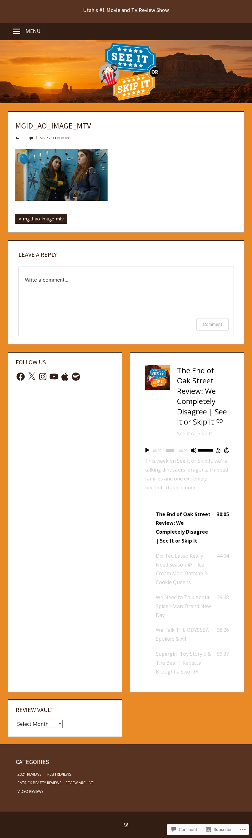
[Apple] (65, 376)
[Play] (147, 450)
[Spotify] (76, 376)
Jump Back (218, 450)
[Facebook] (21, 376)
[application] (187, 450)
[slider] (205, 449)
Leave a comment (54, 137)
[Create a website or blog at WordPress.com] (126, 825)
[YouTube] (54, 376)
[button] (187, 527)
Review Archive (79, 782)
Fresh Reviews (58, 774)
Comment (212, 324)
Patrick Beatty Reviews (39, 782)
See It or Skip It (194, 433)
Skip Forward (227, 450)
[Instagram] (43, 376)
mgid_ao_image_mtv (39, 219)
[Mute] (194, 450)
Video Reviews (30, 791)
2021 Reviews (29, 774)
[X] (32, 376)
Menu (33, 31)
